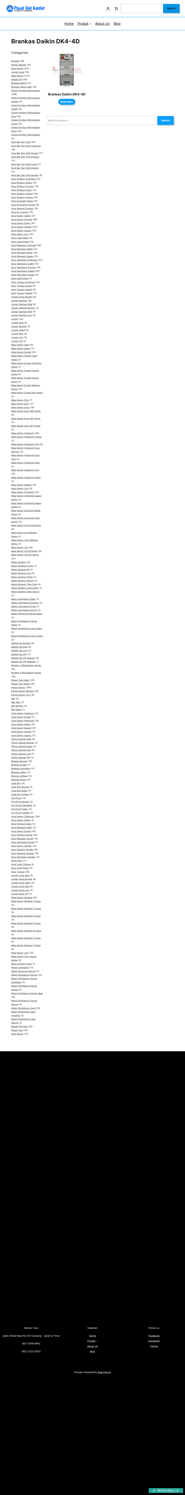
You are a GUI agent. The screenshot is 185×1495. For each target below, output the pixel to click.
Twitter (154, 1346)
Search (171, 8)
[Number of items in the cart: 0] (116, 8)
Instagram (154, 1341)
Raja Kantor (104, 1372)
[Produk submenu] (90, 24)
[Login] (108, 8)
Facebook (154, 1335)
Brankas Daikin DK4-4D (66, 94)
